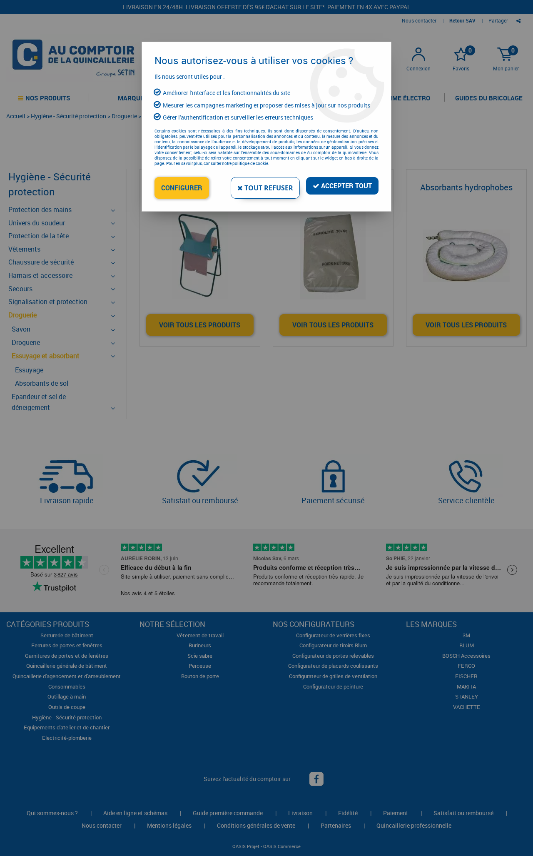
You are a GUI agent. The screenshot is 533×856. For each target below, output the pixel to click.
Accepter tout (345, 185)
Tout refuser (268, 187)
